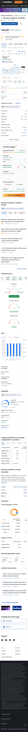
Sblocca (23, 88)
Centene (17, 557)
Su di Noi (17, 647)
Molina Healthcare (6, 557)
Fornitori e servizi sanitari (20, 486)
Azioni (3, 5)
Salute (25, 490)
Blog (2, 647)
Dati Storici (21, 47)
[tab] (8, 278)
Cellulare (3, 650)
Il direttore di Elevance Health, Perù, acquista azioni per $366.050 (11, 239)
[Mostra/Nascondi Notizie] (10, 51)
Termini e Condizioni (5, 714)
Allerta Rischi (4, 723)
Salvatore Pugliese (8, 578)
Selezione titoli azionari (12, 5)
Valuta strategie (8, 39)
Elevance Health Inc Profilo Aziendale (11, 471)
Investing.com (9, 223)
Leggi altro (4, 482)
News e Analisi (18, 44)
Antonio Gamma (7, 586)
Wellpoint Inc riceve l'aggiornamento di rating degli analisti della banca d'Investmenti (12, 260)
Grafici (10, 44)
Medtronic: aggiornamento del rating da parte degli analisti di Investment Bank (13, 220)
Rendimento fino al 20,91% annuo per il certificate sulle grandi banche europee (14, 583)
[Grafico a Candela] (3, 51)
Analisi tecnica (6, 274)
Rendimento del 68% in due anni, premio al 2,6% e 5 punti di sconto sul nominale (15, 591)
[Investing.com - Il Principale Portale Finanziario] (9, 2)
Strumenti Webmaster (6, 657)
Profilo (9, 47)
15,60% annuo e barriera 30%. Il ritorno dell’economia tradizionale (14, 575)
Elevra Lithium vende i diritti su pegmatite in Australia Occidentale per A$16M (14, 230)
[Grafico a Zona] (5, 51)
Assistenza (17, 654)
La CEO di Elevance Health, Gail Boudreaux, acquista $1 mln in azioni (14, 249)
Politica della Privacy (5, 718)
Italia (25, 496)
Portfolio (3, 654)
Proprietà (15, 47)
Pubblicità (17, 650)
